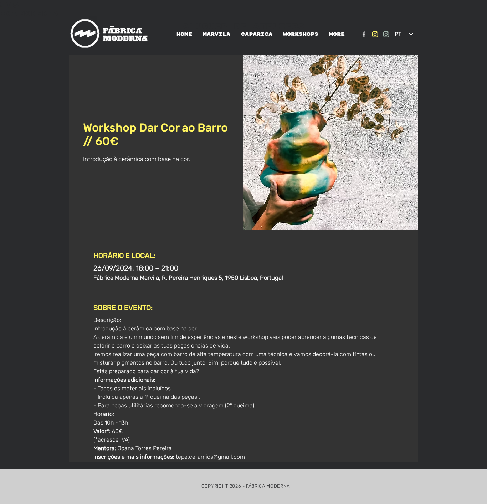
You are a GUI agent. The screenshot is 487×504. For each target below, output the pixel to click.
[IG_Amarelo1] (375, 34)
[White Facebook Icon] (364, 34)
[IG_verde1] (386, 34)
